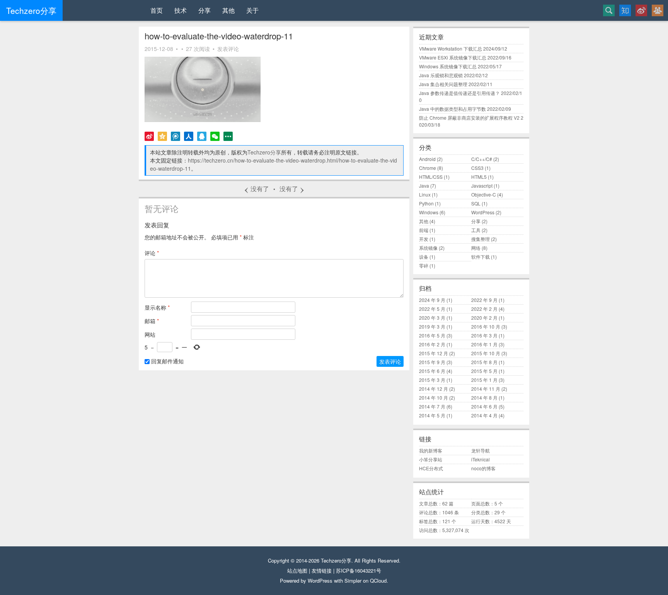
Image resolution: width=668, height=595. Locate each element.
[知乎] (625, 10)
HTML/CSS (431, 176)
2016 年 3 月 (484, 335)
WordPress (482, 212)
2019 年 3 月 (432, 326)
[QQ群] (657, 10)
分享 (204, 10)
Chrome (427, 167)
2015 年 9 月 (432, 362)
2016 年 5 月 (432, 335)
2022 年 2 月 (484, 308)
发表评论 (228, 49)
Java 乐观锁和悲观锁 (441, 75)
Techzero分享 (264, 152)
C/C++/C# (481, 159)
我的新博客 (430, 450)
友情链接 (322, 570)
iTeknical (480, 459)
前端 (423, 230)
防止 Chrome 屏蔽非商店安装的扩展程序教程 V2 (469, 117)
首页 (156, 10)
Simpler (352, 580)
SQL (476, 203)
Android (427, 159)
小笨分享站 (430, 459)
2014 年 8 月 (484, 397)
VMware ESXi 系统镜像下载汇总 (452, 57)
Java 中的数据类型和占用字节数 (452, 108)
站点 (292, 570)
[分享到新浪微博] (149, 136)
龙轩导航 (480, 450)
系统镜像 (428, 247)
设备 (423, 256)
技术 (180, 10)
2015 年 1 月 (484, 379)
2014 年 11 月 (485, 388)
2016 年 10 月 (485, 326)
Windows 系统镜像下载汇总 (448, 66)
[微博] (641, 10)
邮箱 (152, 321)
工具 (476, 230)
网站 (150, 334)
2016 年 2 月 (432, 344)
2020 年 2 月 (484, 317)
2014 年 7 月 (432, 406)
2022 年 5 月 (432, 308)
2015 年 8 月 (484, 362)
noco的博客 (483, 468)
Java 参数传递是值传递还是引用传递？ (459, 93)
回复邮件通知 (167, 361)
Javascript (481, 185)
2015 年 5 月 (484, 371)
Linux (425, 194)
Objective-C (483, 194)
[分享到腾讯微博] (175, 136)
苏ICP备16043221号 (358, 570)
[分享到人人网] (188, 136)
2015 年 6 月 (432, 371)
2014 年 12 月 (433, 388)
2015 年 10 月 (485, 353)
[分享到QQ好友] (201, 136)
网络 (476, 247)
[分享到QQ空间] (162, 136)
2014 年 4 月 (484, 415)
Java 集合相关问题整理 (443, 84)
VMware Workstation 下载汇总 (450, 48)
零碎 (423, 265)
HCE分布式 (431, 468)
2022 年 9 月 (484, 300)
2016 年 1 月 (484, 344)
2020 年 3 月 (432, 317)
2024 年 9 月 (432, 300)
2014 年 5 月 (432, 415)
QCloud (378, 580)
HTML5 (479, 176)
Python (426, 203)
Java (424, 185)
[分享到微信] (215, 136)
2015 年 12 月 (433, 353)
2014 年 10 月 (433, 397)
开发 (423, 239)
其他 (228, 10)
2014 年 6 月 (484, 406)
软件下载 (480, 256)
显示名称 (157, 307)
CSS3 (477, 167)
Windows (428, 212)
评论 (152, 253)
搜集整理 (480, 239)
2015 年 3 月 (432, 379)
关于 (252, 10)
